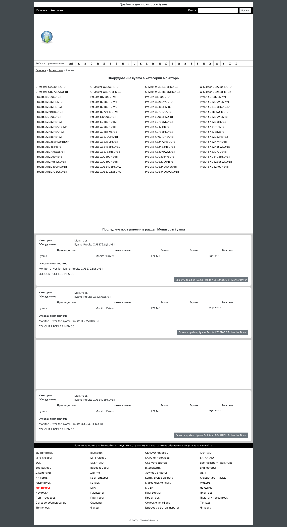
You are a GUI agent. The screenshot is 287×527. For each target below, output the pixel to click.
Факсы (94, 507)
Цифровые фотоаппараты (162, 507)
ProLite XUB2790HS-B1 (214, 166)
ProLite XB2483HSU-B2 (105, 146)
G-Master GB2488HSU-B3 (161, 86)
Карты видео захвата (159, 477)
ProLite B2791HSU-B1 (49, 111)
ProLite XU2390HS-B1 (104, 156)
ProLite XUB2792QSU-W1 (106, 171)
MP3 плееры (44, 457)
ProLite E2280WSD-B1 (214, 116)
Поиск (192, 10)
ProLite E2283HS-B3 (49, 121)
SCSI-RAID (97, 462)
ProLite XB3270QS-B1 (213, 151)
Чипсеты (205, 507)
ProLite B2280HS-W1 (103, 101)
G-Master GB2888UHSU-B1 (162, 91)
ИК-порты (42, 477)
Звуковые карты (156, 472)
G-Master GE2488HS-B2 (215, 91)
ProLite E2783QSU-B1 (159, 121)
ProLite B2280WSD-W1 (214, 101)
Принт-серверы (46, 497)
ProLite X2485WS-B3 (103, 131)
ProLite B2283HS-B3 (49, 106)
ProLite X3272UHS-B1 (104, 136)
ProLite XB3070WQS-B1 (160, 151)
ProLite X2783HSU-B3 (159, 131)
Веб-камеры (43, 467)
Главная (41, 10)
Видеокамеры (99, 467)
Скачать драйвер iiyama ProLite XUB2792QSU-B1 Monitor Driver (211, 279)
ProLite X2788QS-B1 (213, 131)
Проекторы (152, 497)
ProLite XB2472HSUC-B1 (160, 141)
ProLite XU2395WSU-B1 (160, 156)
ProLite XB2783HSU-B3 (105, 151)
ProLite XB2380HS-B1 (104, 141)
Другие (95, 472)
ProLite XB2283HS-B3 (214, 136)
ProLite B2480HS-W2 (103, 106)
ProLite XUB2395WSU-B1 (216, 161)
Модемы (205, 482)
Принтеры (97, 497)
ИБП (203, 472)
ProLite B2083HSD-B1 (49, 101)
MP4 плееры (98, 457)
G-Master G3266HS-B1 (104, 86)
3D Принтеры (44, 452)
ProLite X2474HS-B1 (158, 126)
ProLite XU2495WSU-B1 (51, 161)
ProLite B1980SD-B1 (157, 96)
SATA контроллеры (157, 457)
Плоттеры (206, 492)
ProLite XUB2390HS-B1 (160, 161)
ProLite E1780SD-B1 (48, 116)
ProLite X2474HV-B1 (212, 126)
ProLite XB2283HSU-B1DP (52, 141)
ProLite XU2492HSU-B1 (215, 156)
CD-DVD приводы (156, 452)
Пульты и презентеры (214, 497)
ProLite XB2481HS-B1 (49, 146)
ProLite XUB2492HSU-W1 (106, 166)
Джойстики (43, 472)
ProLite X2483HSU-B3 (50, 131)
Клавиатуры (43, 482)
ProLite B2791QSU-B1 (158, 111)
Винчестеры (208, 467)
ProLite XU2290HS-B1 (49, 156)
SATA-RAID (207, 457)
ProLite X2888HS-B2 (49, 136)
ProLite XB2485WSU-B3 (215, 146)
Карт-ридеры (99, 477)
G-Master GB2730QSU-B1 (52, 91)
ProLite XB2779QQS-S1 (50, 151)
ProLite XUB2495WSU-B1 (161, 166)
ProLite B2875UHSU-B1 (215, 111)
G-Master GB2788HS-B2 (105, 91)
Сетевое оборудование (51, 502)
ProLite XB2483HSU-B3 (160, 146)
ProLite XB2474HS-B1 (213, 141)
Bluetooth (96, 452)
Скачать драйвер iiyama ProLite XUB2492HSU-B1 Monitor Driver (211, 435)
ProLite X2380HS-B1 (103, 126)
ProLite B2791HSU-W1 (104, 111)
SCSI (39, 462)
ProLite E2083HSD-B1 (159, 116)
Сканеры (96, 502)
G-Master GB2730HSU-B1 (216, 86)
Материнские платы (158, 482)
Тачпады (205, 502)
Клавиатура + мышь (213, 477)
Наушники (206, 487)
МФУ (93, 487)
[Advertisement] (154, 37)
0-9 (71, 63)
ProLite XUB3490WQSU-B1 (162, 171)
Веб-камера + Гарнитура (216, 462)
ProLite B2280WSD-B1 (159, 101)
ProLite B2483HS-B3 (158, 106)
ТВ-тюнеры (43, 507)
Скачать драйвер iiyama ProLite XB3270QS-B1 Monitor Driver (213, 332)
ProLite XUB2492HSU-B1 (51, 166)
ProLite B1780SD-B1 (48, 96)
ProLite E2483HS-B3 (103, 121)
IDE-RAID (206, 452)
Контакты (56, 10)
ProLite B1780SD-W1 (103, 96)
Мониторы (56, 70)
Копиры (95, 482)
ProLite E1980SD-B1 (103, 116)
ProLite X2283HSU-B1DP (51, 126)
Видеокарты (153, 467)
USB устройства (156, 462)
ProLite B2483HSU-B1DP (215, 106)
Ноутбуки (42, 492)
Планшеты (97, 492)
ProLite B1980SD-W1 (213, 96)
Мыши (149, 487)
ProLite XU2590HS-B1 (104, 161)
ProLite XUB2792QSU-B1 (51, 171)
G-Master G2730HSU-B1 (51, 86)
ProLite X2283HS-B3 (213, 121)
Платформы (153, 492)
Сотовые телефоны (158, 502)
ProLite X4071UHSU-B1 (159, 136)
